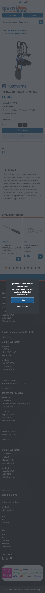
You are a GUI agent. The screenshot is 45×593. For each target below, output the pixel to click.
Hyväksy (22, 300)
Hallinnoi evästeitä (22, 306)
